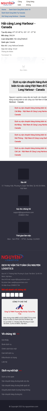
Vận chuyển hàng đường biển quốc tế (15, 385)
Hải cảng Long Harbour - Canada (13, 16)
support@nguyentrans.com (23, 212)
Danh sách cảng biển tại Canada (13, 13)
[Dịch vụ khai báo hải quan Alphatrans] (20, 307)
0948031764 (23, 215)
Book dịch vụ (6, 344)
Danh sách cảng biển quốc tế (19, 9)
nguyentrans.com (31, 407)
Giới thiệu (5, 340)
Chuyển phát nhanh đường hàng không (16, 390)
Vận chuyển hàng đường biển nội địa (15, 381)
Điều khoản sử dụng (9, 357)
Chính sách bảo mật (9, 349)
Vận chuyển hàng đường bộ (12, 394)
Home (4, 9)
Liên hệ (4, 362)
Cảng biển (20, 3)
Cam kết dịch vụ (8, 353)
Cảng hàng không (30, 3)
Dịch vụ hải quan (8, 377)
